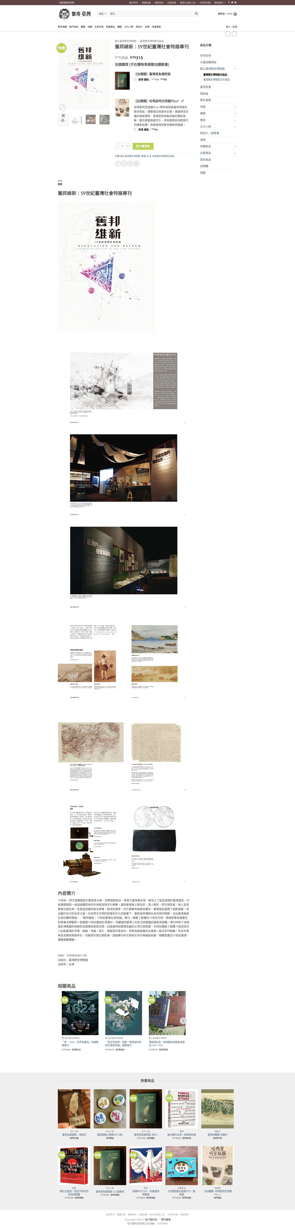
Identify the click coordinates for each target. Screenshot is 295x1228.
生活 (149, 156)
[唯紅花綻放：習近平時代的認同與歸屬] (74, 1165)
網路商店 (159, 2)
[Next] (104, 74)
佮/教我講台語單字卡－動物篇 (181, 1193)
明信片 (139, 26)
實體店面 (146, 2)
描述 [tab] (60, 184)
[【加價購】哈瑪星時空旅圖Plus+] (217, 1165)
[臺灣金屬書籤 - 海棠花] (74, 1108)
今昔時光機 (204, 2)
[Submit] (196, 14)
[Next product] (227, 33)
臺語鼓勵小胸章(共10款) (110, 1134)
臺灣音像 (205, 87)
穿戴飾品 (110, 26)
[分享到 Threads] (130, 163)
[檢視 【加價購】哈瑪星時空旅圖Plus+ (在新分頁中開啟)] (182, 101)
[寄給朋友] (136, 163)
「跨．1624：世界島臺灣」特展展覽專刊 (80, 1044)
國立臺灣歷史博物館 (212, 69)
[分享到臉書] (118, 163)
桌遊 (147, 26)
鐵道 (119, 26)
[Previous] (63, 74)
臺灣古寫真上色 (187, 2)
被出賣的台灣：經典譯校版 (181, 1134)
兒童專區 (156, 26)
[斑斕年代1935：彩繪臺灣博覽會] (146, 1165)
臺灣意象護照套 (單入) (146, 1134)
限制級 (204, 93)
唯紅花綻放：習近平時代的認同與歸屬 (74, 1193)
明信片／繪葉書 (209, 133)
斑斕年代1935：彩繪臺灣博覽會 (145, 1193)
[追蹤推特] (232, 2)
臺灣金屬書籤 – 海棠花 (74, 1134)
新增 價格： (157, 79)
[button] (227, 13)
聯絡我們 (218, 2)
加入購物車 (143, 146)
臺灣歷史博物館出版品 (215, 74)
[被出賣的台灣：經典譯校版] (181, 1108)
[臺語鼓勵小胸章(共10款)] (110, 1108)
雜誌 (203, 120)
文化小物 (129, 26)
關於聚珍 (133, 2)
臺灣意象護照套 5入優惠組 (110, 1191)
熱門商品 (73, 26)
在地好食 (99, 26)
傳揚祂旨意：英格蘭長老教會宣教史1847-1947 (167, 1044)
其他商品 (205, 159)
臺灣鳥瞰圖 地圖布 (217, 1134)
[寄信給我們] (235, 2)
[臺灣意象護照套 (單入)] (146, 1108)
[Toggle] (235, 69)
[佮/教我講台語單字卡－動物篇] (181, 1165)
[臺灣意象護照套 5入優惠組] (110, 1165)
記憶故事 (171, 2)
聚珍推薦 (62, 26)
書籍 (83, 26)
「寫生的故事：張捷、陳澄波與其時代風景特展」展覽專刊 (123, 1044)
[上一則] (234, 33)
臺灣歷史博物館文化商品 (216, 79)
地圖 (90, 26)
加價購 (204, 166)
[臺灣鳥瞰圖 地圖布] (217, 1108)
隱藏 (203, 173)
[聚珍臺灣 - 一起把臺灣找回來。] (75, 13)
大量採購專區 (208, 62)
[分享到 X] (124, 163)
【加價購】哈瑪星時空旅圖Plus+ (217, 1193)
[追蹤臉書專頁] (229, 2)
